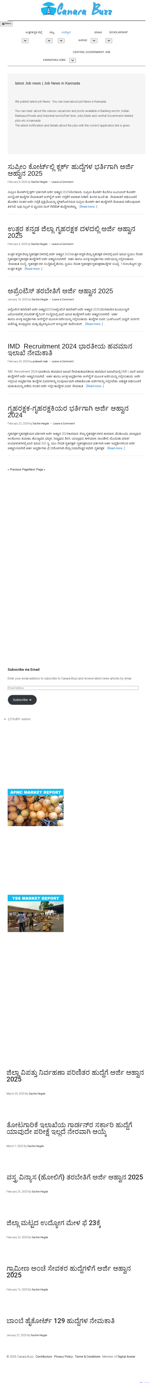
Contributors (44, 1356)
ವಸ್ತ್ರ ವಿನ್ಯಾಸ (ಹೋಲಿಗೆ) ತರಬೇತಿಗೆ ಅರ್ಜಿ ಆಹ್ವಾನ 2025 (75, 1177)
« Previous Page (18, 469)
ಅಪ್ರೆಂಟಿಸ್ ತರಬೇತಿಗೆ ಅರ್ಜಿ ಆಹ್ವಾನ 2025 (60, 291)
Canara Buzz (76, 9)
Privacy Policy (63, 1356)
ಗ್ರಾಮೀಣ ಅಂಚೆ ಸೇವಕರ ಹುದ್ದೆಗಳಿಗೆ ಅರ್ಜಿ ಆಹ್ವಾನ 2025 (69, 1272)
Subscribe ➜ (22, 700)
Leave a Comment (63, 181)
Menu (8, 23)
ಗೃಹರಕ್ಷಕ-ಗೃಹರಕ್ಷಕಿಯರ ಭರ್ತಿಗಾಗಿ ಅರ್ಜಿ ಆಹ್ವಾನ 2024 (68, 411)
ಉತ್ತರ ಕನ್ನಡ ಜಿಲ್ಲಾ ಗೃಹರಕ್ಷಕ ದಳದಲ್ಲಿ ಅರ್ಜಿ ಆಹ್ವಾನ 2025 (71, 232)
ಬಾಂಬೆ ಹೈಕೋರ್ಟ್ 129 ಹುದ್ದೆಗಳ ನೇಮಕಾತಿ (61, 1321)
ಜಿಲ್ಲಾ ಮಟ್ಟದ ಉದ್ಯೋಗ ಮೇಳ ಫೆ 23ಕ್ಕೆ (54, 1223)
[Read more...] (88, 206)
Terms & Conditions (87, 1356)
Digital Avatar (126, 1356)
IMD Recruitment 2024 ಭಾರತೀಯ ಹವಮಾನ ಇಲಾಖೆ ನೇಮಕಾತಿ (70, 349)
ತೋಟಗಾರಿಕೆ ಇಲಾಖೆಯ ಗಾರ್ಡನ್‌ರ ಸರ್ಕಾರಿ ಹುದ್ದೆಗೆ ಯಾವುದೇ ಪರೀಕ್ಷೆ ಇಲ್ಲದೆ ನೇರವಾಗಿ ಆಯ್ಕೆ (69, 1128)
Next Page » (37, 469)
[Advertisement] (76, 498)
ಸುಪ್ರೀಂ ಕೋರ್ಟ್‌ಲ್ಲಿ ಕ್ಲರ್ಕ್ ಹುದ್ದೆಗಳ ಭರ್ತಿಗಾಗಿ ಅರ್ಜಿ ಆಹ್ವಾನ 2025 (71, 170)
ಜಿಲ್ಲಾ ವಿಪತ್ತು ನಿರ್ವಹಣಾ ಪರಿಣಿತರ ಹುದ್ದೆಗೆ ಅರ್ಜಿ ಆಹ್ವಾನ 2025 (75, 1076)
